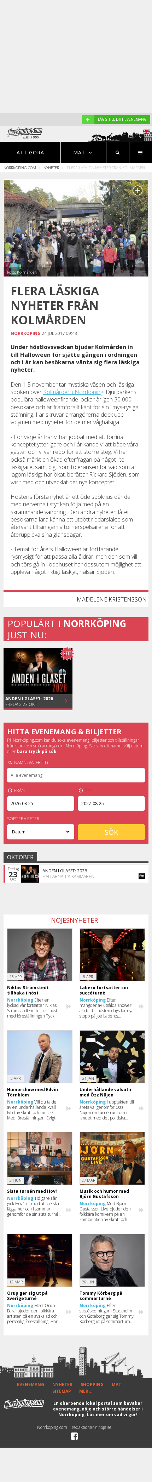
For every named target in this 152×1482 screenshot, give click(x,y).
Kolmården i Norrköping (73, 392)
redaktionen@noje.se (92, 1427)
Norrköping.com (20, 167)
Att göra (30, 152)
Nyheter (51, 167)
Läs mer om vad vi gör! (112, 1415)
